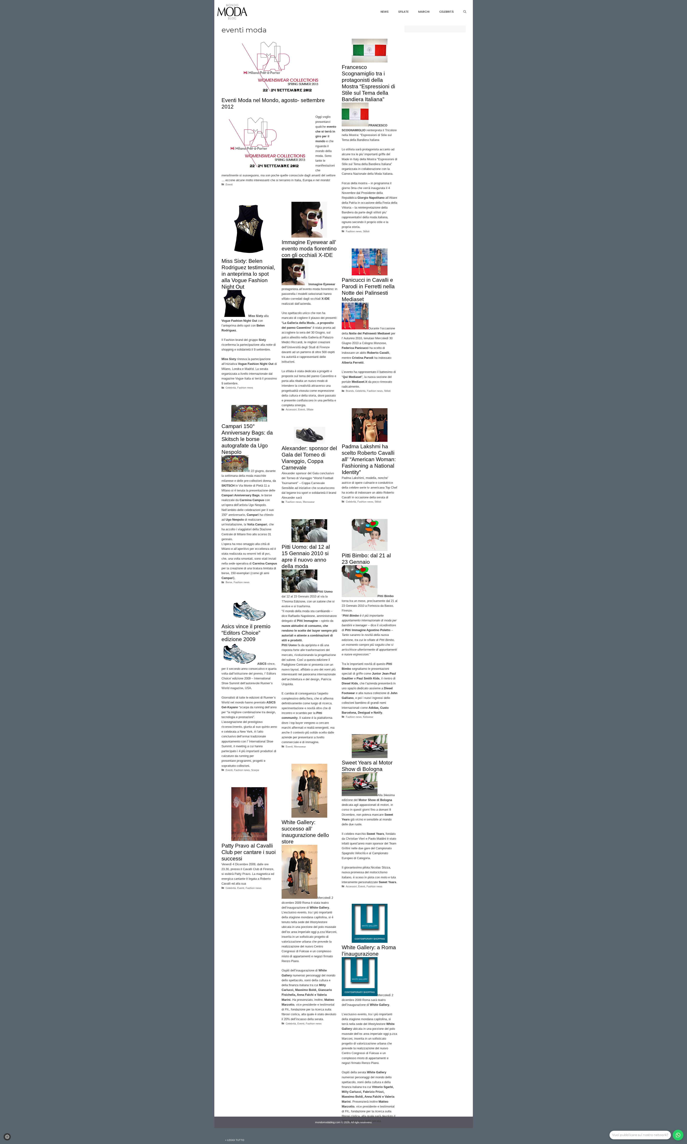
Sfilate (403, 12)
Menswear (309, 501)
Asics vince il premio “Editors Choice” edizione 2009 (246, 632)
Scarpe (255, 770)
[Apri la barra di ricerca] (465, 11)
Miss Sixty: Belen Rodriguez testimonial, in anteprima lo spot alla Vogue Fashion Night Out (248, 274)
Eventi (229, 184)
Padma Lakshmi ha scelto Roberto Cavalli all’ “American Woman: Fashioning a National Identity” (369, 459)
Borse (229, 582)
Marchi (424, 12)
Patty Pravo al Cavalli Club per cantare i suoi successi (248, 852)
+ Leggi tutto (234, 1140)
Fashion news (354, 231)
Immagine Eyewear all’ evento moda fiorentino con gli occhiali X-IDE (309, 248)
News (385, 12)
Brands (350, 390)
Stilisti (366, 231)
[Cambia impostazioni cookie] (7, 1136)
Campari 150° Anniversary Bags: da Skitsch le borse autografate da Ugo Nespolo (247, 439)
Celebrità (446, 12)
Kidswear (368, 716)
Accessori (291, 409)
